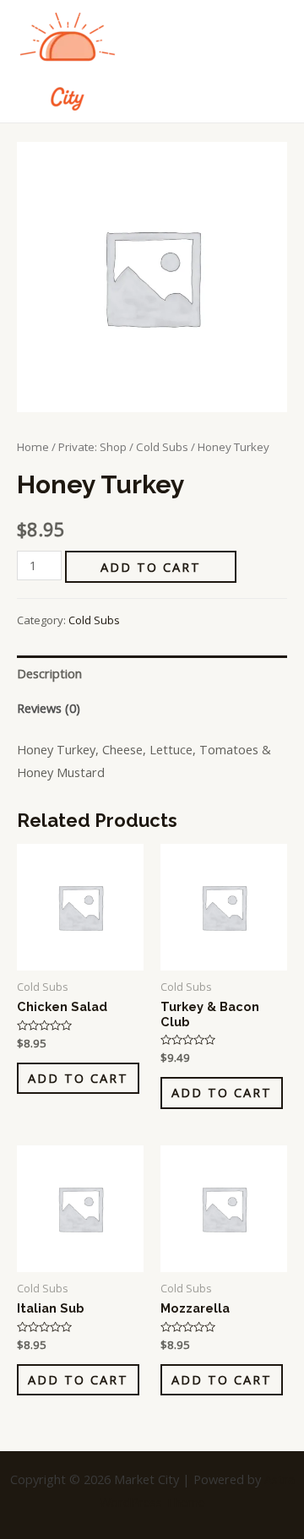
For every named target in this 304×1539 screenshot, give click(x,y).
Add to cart (150, 566)
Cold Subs (162, 446)
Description (49, 673)
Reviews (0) (48, 707)
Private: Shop (92, 446)
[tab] (152, 673)
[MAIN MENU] (270, 61)
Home (33, 446)
